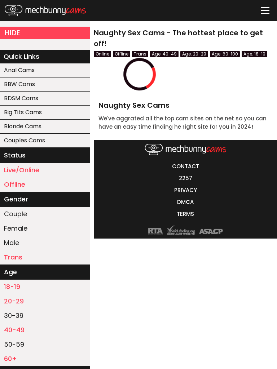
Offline (14, 184)
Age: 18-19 (254, 54)
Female (15, 228)
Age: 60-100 (225, 54)
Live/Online (21, 169)
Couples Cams (24, 140)
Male (11, 242)
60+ (10, 358)
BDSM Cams (21, 98)
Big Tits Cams (23, 112)
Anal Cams (19, 70)
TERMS (185, 214)
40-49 (14, 329)
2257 (185, 178)
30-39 (13, 315)
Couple (15, 213)
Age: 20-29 (194, 54)
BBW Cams (19, 84)
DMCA (185, 202)
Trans (13, 257)
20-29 (14, 301)
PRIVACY (185, 190)
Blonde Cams (22, 126)
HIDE (12, 33)
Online (102, 54)
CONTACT (185, 166)
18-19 (12, 286)
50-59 (14, 344)
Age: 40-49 (164, 54)
